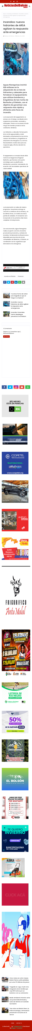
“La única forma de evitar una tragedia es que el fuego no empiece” (19, 296)
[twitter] (14, 1)
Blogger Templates (16, 1028)
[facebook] (11, 1)
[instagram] (17, 1)
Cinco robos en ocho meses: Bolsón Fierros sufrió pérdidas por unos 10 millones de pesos (19, 980)
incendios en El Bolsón (12, 13)
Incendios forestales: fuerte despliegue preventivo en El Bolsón (18, 314)
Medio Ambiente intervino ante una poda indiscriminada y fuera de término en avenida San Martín (20, 1001)
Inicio (4, 13)
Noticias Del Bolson (9, 36)
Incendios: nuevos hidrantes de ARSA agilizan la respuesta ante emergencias (19, 305)
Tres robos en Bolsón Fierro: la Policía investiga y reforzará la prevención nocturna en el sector (19, 1012)
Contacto (19, 1023)
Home (12, 1023)
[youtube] (21, 387)
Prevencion (20, 276)
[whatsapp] (27, 387)
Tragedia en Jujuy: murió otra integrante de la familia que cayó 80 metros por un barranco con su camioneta (19, 990)
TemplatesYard (17, 1026)
